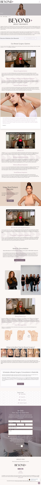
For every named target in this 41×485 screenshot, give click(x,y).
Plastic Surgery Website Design (27, 480)
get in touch (15, 379)
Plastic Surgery (5, 16)
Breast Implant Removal (20, 157)
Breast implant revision (5, 80)
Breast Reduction (20, 316)
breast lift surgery (7, 152)
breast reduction (27, 319)
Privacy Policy (20, 472)
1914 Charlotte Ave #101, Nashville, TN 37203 (20, 461)
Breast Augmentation (20, 71)
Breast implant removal (5, 159)
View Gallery (10, 200)
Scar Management (20, 325)
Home (1, 16)
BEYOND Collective (22, 377)
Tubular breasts (4, 87)
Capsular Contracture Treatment (20, 235)
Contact (32, 33)
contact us (5, 47)
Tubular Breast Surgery (20, 85)
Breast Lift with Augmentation (20, 227)
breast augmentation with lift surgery (7, 229)
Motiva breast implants (5, 166)
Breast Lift (20, 150)
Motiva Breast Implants (20, 165)
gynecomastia (8, 378)
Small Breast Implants (20, 172)
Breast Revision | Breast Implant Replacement (21, 78)
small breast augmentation (6, 174)
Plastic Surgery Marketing (18, 480)
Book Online (20, 383)
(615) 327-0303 (20, 459)
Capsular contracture (5, 237)
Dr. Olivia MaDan (35, 32)
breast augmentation (5, 73)
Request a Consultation (19, 260)
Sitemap (20, 471)
